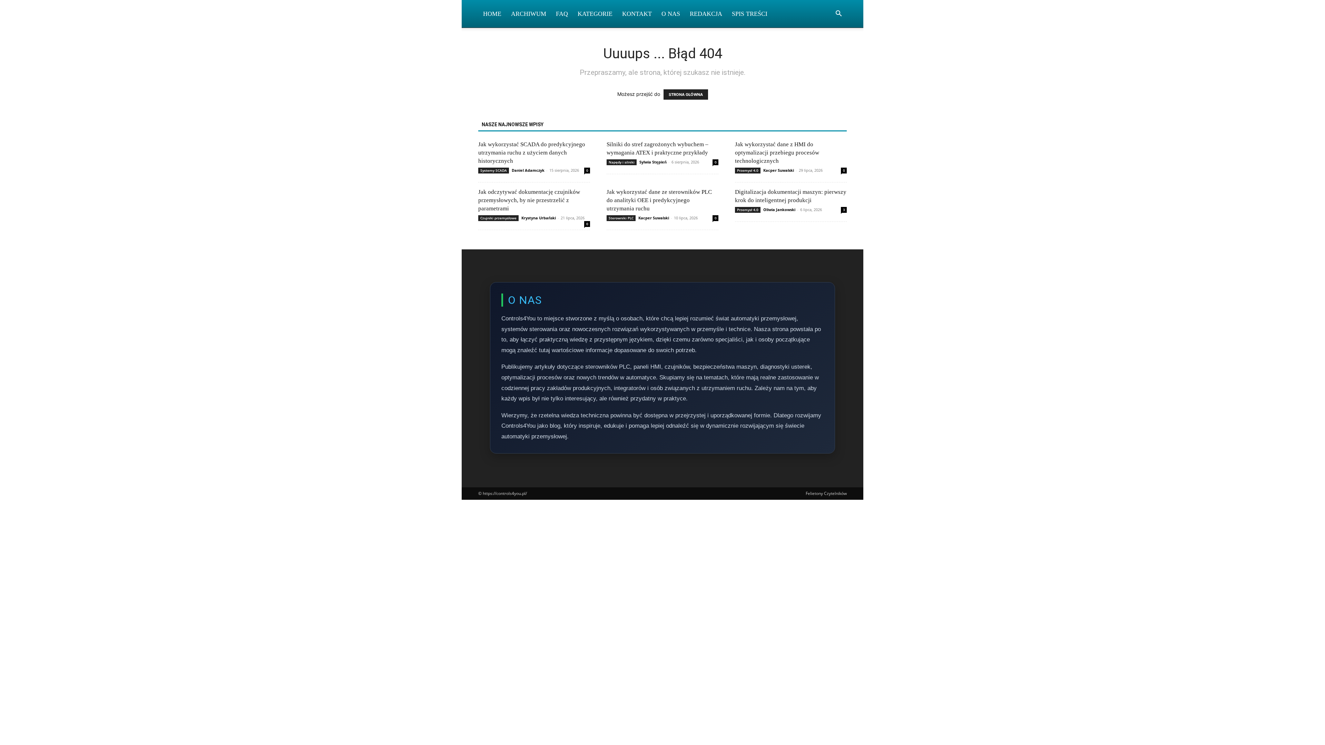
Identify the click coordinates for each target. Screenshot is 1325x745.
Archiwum (528, 13)
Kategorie (595, 13)
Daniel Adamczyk (528, 170)
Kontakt (637, 13)
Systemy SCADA (493, 170)
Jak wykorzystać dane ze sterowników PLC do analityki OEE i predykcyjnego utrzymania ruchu (659, 200)
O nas (670, 13)
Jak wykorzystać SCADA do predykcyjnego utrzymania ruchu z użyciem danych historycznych (531, 152)
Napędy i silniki (622, 162)
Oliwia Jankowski (779, 209)
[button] (838, 14)
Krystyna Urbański (538, 217)
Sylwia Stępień (653, 162)
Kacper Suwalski (778, 170)
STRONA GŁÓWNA (686, 94)
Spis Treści (749, 13)
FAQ (562, 13)
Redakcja (706, 13)
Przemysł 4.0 (747, 170)
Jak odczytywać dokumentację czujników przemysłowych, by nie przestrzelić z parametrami (529, 200)
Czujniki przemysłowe (498, 218)
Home (492, 13)
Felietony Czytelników (826, 493)
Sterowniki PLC (621, 218)
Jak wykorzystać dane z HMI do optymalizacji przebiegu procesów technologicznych (777, 152)
